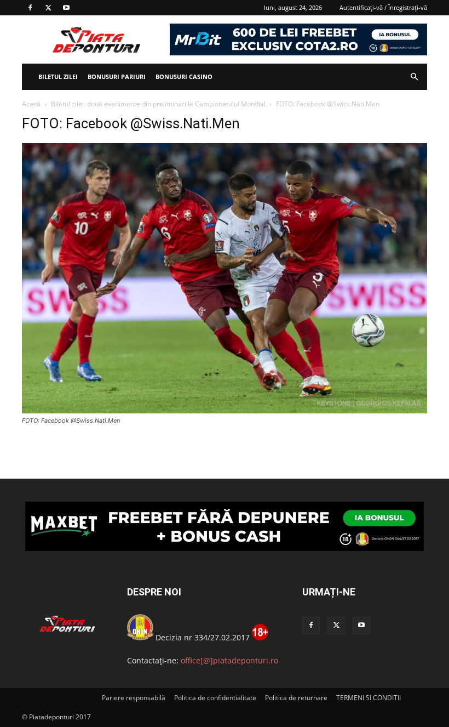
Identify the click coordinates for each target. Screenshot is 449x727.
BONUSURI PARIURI (117, 76)
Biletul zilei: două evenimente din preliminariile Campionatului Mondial (158, 104)
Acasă (31, 104)
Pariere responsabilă (133, 697)
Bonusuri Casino (184, 76)
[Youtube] (66, 7)
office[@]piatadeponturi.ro (229, 660)
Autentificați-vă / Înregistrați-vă (383, 7)
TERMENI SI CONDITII (368, 697)
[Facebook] (30, 7)
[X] (48, 7)
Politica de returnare (296, 697)
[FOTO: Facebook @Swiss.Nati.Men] (224, 410)
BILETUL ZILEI (58, 76)
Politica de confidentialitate (215, 697)
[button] (414, 77)
